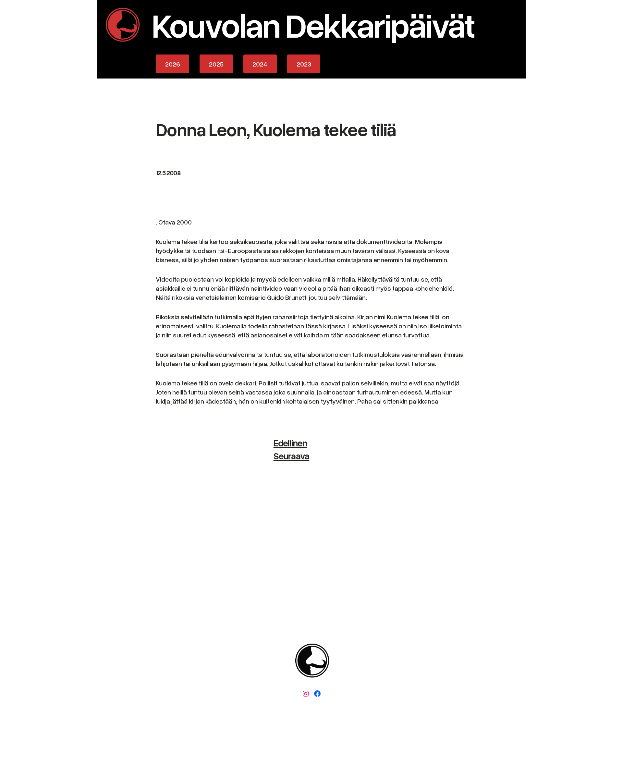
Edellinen (290, 442)
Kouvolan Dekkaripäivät (313, 24)
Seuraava (292, 455)
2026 (172, 64)
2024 (259, 64)
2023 (304, 64)
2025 (216, 64)
